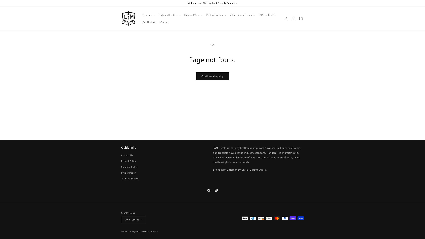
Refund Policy (128, 160)
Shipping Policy (129, 166)
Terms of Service (130, 178)
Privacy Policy (128, 172)
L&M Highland (134, 231)
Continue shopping (212, 76)
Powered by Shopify (149, 231)
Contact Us (127, 155)
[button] (149, 14)
